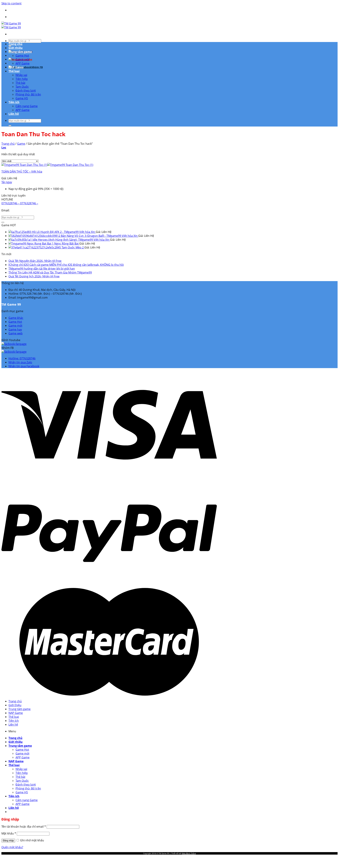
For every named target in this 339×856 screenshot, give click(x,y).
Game (21, 144)
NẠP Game (15, 67)
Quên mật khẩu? (12, 847)
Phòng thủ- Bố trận (28, 94)
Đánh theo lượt (26, 90)
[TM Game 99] (11, 25)
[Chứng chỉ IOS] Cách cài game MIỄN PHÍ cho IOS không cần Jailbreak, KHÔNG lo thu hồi (66, 265)
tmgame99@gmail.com (26, 210)
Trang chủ (15, 44)
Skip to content (11, 3)
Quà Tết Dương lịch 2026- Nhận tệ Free (34, 276)
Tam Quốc (22, 87)
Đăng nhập (8, 840)
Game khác (15, 318)
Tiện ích (13, 102)
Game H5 (22, 98)
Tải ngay (6, 182)
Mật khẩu (8, 833)
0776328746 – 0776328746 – (19, 203)
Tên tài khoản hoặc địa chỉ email (23, 826)
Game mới (22, 59)
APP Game (22, 63)
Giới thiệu (15, 48)
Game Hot (22, 56)
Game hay (15, 329)
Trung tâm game (20, 52)
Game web (15, 333)
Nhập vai (21, 75)
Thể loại (14, 71)
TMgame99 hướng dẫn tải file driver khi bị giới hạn (41, 269)
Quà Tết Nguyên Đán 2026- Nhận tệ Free (34, 261)
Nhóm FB (37, 67)
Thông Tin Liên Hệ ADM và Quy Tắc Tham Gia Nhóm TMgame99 (50, 272)
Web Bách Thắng (189, 853)
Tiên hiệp (22, 79)
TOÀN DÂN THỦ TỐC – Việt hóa (21, 171)
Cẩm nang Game (27, 106)
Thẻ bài (20, 83)
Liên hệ (13, 114)
